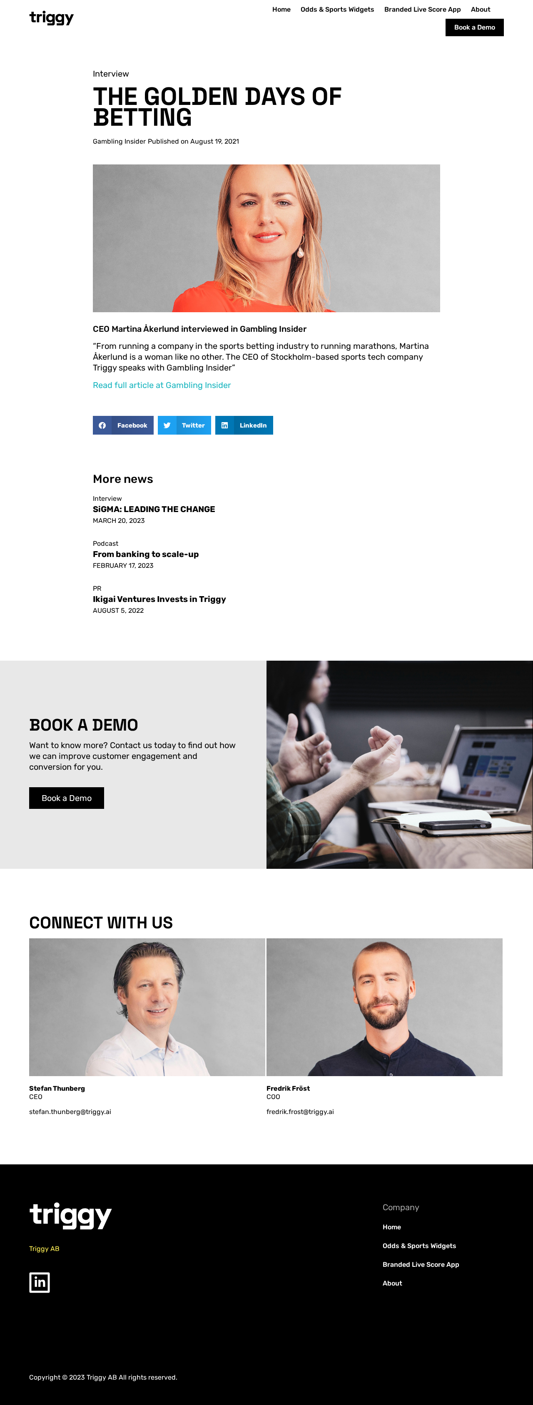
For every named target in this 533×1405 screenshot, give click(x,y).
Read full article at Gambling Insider (162, 385)
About (481, 9)
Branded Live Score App (422, 9)
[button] (123, 425)
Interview (111, 74)
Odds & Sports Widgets (337, 9)
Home (281, 9)
